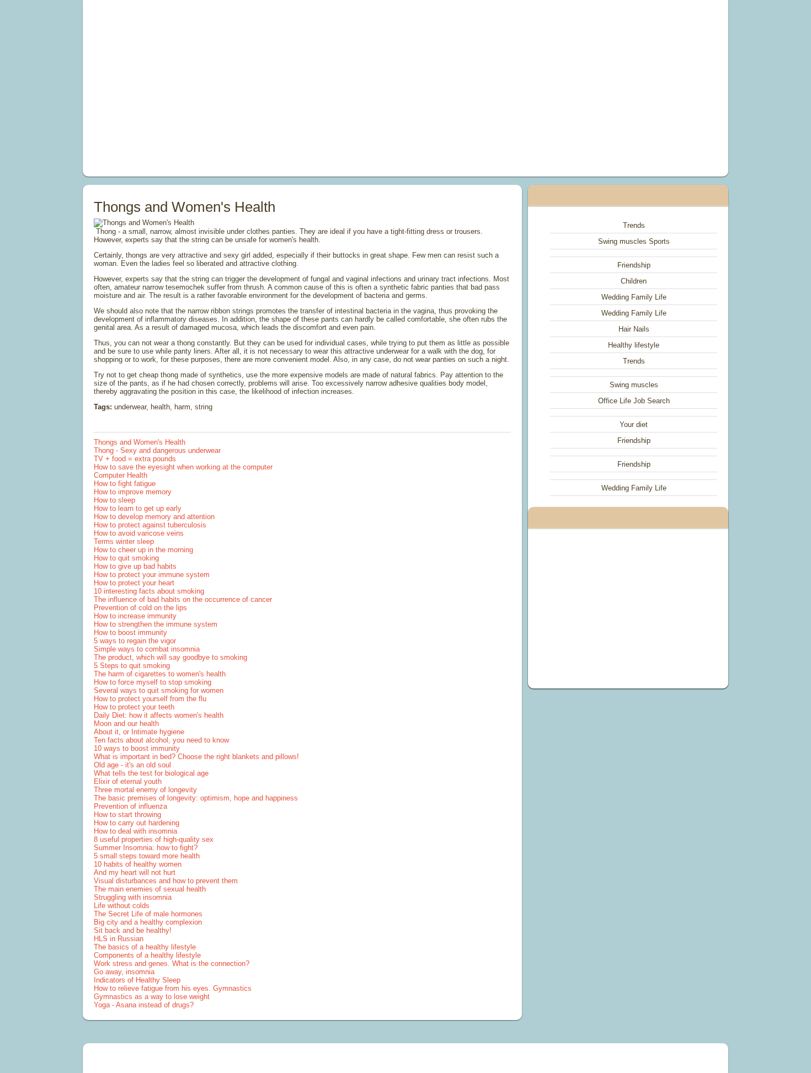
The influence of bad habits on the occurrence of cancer (183, 599)
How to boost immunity (130, 632)
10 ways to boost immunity (137, 748)
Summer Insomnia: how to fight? (146, 848)
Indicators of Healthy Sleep (137, 980)
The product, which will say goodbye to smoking (170, 657)
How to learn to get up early (138, 508)
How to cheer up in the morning (143, 550)
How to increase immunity (135, 616)
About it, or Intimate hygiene (139, 732)
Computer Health (120, 475)
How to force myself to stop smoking (152, 682)
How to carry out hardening (136, 823)
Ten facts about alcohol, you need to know (161, 740)
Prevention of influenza (130, 806)
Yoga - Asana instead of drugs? (144, 1005)
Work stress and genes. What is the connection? (171, 963)
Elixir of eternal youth (128, 781)
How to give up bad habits (135, 566)
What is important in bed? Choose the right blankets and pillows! (196, 756)
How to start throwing (127, 814)
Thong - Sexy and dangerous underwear (157, 450)
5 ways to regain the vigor (135, 641)
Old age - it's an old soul (132, 765)
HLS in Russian (118, 939)
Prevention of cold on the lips (140, 608)
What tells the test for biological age (151, 773)
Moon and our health (126, 723)
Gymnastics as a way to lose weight (152, 996)
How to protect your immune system (152, 574)
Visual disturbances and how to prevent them (166, 881)
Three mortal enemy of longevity (145, 790)
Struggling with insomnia (133, 897)
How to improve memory (133, 492)
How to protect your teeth (134, 707)
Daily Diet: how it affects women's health (158, 715)
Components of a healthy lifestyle (147, 955)
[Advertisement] (281, 88)
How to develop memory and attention (154, 517)
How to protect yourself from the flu (150, 699)
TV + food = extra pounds (135, 459)
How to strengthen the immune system (155, 624)
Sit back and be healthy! (133, 930)
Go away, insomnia (124, 972)
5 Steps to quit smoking (132, 665)
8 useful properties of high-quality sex (154, 839)
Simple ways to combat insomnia (147, 649)
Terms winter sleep (124, 541)
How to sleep (114, 500)
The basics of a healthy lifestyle (145, 947)
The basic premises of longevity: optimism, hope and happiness (196, 798)
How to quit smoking (126, 558)
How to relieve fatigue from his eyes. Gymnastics (173, 988)
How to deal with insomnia (135, 831)
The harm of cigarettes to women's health (160, 674)
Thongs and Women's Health (139, 442)
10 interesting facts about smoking (149, 591)
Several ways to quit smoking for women (158, 690)
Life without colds (122, 905)
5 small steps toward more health (147, 856)
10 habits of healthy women (138, 864)
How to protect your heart (134, 583)
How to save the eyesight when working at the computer (183, 467)
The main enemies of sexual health (150, 889)
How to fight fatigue (125, 483)
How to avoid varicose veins (139, 533)
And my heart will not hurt (134, 872)
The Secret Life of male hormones (148, 914)
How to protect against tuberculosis (150, 525)
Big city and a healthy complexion (148, 922)
